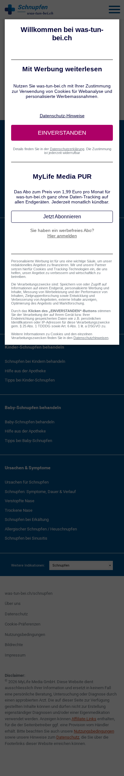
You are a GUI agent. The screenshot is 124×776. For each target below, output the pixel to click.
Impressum (15, 655)
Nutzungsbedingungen (25, 634)
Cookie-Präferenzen (22, 624)
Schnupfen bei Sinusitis (26, 538)
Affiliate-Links (84, 718)
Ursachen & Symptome (28, 467)
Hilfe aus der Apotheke (25, 371)
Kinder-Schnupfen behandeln (34, 347)
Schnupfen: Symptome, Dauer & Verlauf (40, 491)
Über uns (13, 603)
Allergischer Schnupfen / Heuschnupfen (41, 529)
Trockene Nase (18, 510)
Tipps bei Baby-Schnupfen (28, 440)
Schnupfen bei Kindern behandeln (35, 361)
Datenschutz (16, 614)
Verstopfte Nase (19, 500)
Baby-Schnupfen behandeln (33, 407)
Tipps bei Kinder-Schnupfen (30, 380)
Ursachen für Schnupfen (27, 482)
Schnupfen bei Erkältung (27, 519)
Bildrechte (14, 644)
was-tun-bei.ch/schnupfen (28, 593)
